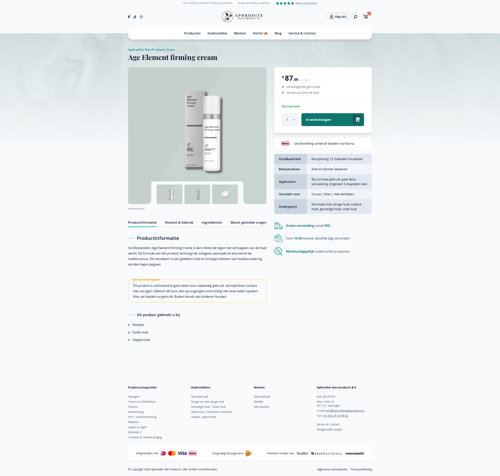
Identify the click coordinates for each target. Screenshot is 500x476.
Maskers (133, 422)
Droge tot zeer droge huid (207, 401)
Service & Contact (302, 33)
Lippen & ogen (137, 427)
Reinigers (134, 396)
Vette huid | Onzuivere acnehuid (211, 412)
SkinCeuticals (262, 396)
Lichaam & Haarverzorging (145, 437)
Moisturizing (136, 412)
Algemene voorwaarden (332, 469)
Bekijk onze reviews (306, 3)
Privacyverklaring (361, 469)
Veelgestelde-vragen (329, 429)
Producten (192, 33)
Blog (278, 33)
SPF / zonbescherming (142, 417)
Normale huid (199, 396)
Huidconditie (217, 33)
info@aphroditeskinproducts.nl (345, 410)
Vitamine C (135, 432)
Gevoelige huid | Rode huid (208, 407)
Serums (133, 407)
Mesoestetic (262, 407)
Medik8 (258, 401)
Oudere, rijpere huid (203, 417)
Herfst (260, 33)
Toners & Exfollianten (141, 401)
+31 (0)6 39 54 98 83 (335, 416)
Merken (240, 33)
